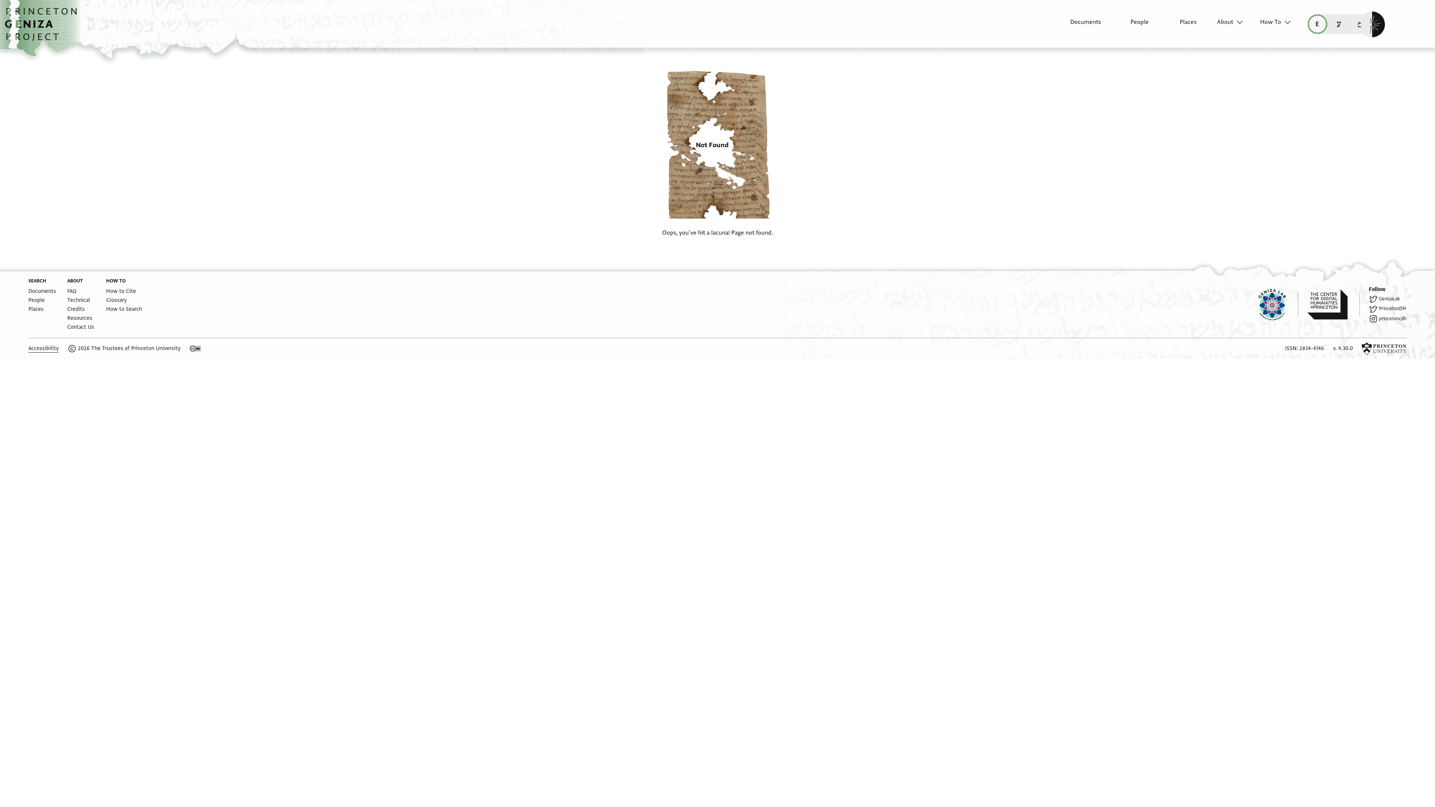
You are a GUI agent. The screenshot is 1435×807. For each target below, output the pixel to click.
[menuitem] (1079, 26)
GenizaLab (1389, 299)
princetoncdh (1393, 319)
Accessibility (43, 348)
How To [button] (1270, 22)
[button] (43, 28)
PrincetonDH (1392, 309)
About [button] (1225, 22)
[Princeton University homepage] (1384, 348)
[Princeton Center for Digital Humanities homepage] (1333, 304)
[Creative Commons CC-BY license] (195, 349)
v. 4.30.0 (1343, 348)
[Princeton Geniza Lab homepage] (1278, 304)
